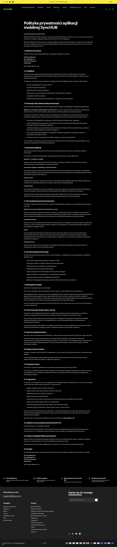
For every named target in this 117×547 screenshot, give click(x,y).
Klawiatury (6, 509)
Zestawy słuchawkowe (9, 506)
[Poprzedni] (41, 2)
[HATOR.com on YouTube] (10, 2)
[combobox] (111, 2)
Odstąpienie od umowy (37, 513)
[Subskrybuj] (96, 500)
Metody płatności (36, 506)
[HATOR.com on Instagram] (7, 2)
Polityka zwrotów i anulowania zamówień (42, 511)
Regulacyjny (34, 518)
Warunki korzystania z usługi (39, 515)
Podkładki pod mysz (8, 515)
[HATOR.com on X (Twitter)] (4, 2)
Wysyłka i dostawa (36, 509)
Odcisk (33, 527)
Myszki (5, 511)
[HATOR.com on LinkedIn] (13, 2)
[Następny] (75, 2)
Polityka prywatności (37, 522)
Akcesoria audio (7, 520)
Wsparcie (33, 532)
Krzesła (5, 513)
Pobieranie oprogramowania (39, 529)
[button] (3, 544)
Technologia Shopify (19, 543)
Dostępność (34, 520)
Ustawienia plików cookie (38, 525)
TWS (4, 518)
